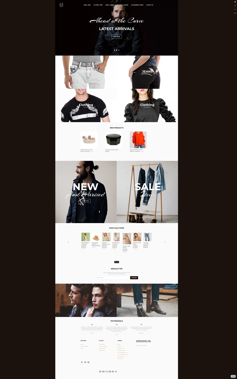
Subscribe (134, 277)
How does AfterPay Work (141, 345)
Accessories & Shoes (137, 5)
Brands (82, 348)
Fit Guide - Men (121, 348)
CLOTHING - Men (97, 5)
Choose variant (84, 153)
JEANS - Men (87, 5)
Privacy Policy (102, 344)
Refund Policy (102, 350)
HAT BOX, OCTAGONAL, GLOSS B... (111, 149)
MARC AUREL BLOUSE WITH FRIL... (136, 149)
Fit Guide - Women (121, 350)
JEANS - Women (109, 5)
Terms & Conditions (103, 346)
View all (116, 262)
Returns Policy (102, 348)
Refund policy (120, 358)
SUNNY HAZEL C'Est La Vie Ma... (87, 149)
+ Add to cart (108, 153)
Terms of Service (121, 356)
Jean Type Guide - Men (122, 352)
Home (82, 344)
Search (119, 344)
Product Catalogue (84, 346)
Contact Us (149, 5)
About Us (119, 346)
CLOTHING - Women (122, 5)
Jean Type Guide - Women (123, 354)
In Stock (145, 249)
